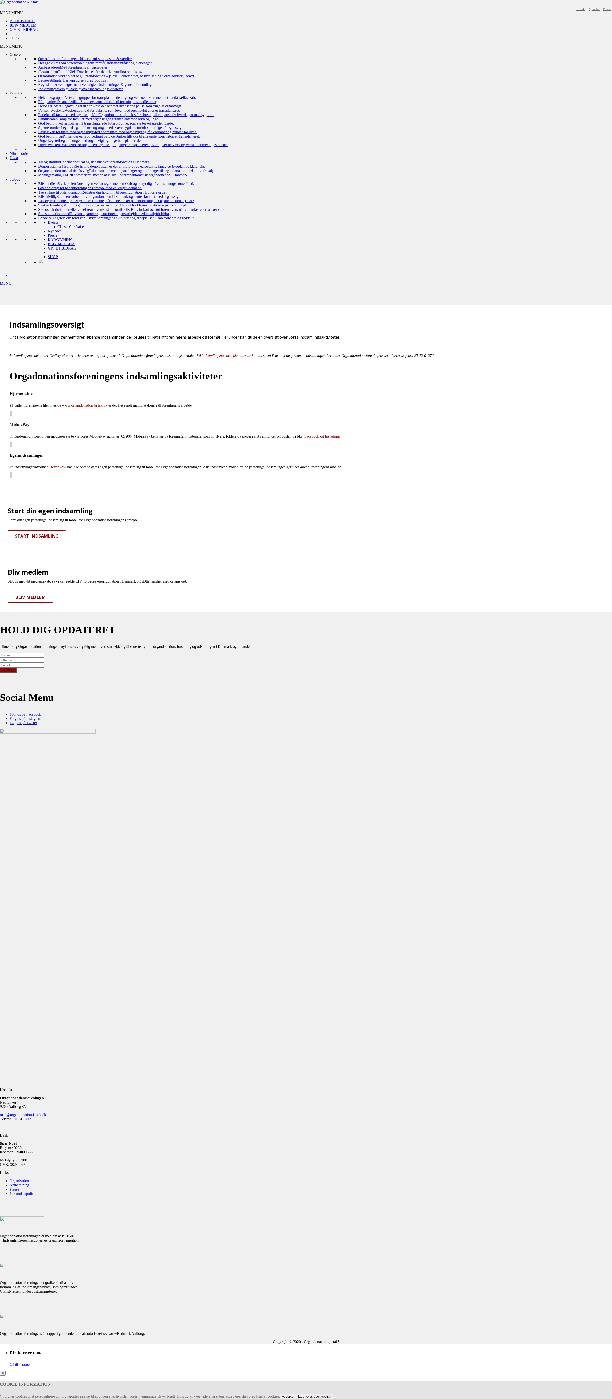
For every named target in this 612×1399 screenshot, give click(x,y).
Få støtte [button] (16, 93)
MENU (5, 283)
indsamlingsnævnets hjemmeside (226, 356)
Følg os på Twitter (23, 723)
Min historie (19, 153)
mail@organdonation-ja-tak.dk (23, 1115)
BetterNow (57, 467)
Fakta (14, 158)
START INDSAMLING (37, 536)
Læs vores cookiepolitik (314, 1396)
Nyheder (594, 9)
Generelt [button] (16, 54)
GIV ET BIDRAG (24, 30)
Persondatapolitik (23, 1194)
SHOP (15, 38)
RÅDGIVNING (22, 21)
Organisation (19, 1181)
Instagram (332, 436)
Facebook (311, 436)
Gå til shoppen (21, 1364)
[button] (11, 13)
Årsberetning (19, 1185)
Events (580, 9)
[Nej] (335, 1397)
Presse (607, 9)
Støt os (15, 179)
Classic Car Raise (70, 227)
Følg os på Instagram (25, 718)
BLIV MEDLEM (23, 25)
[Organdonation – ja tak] (19, 2)
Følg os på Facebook (25, 714)
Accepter (288, 1396)
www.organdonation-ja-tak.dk (84, 405)
